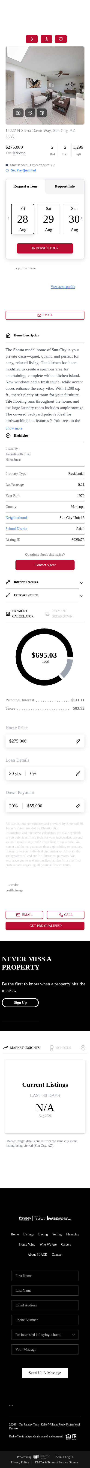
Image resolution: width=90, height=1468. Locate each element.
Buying (43, 1234)
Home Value (27, 1244)
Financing (72, 1234)
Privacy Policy (20, 1462)
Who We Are (48, 1244)
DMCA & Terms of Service (51, 1462)
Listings (28, 1234)
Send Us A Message (45, 1373)
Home (15, 1234)
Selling (57, 1234)
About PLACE (37, 1254)
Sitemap (74, 1462)
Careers (66, 1244)
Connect (57, 1254)
